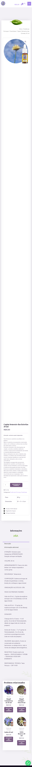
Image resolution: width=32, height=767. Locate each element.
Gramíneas (13, 31)
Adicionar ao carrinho (16, 485)
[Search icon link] (25, 4)
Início (20, 29)
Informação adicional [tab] (11, 547)
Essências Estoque (15, 492)
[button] (25, 41)
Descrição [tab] (7, 543)
